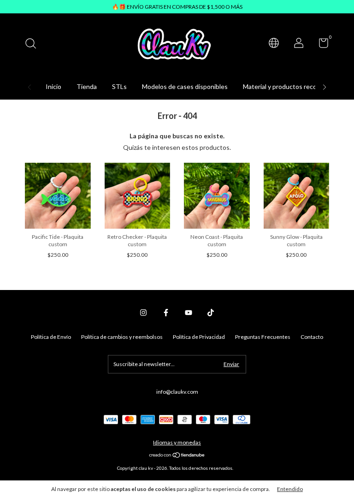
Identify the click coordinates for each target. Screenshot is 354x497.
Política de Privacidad (199, 336)
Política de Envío (51, 336)
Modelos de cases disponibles (185, 86)
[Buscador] (34, 44)
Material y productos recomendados (295, 86)
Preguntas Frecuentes (262, 336)
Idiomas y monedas (177, 442)
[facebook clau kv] (166, 312)
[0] (320, 45)
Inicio (53, 86)
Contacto (312, 336)
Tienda (87, 86)
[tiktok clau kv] (210, 312)
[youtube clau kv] (188, 312)
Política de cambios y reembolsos (122, 336)
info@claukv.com (177, 391)
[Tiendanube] (177, 456)
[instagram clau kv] (143, 312)
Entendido (290, 488)
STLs (119, 86)
